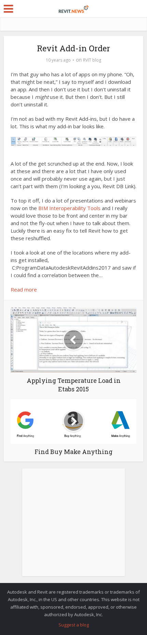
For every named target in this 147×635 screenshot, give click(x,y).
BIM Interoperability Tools (70, 208)
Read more (24, 289)
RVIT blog (92, 60)
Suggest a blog (73, 625)
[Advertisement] (73, 526)
